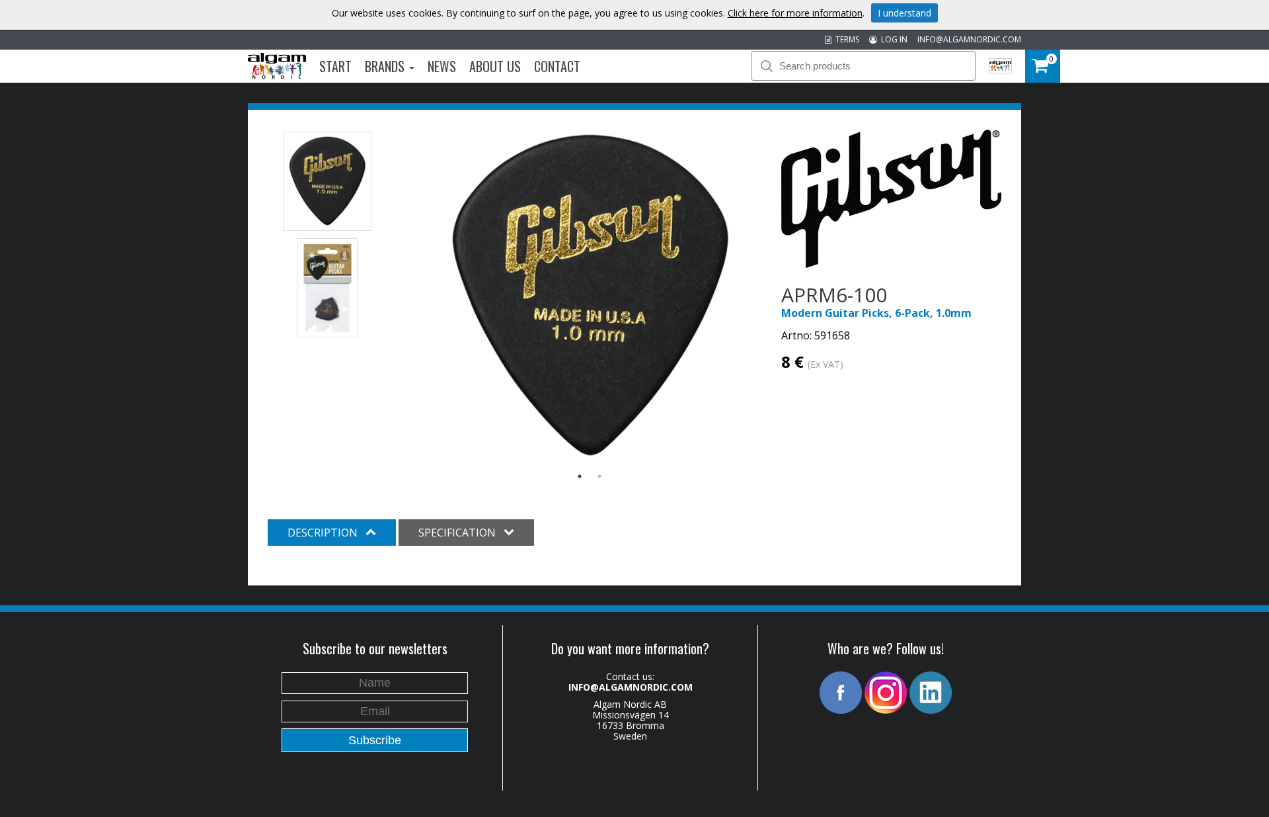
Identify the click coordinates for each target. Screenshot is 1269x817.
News (442, 66)
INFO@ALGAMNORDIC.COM (969, 39)
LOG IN (892, 39)
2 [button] (599, 476)
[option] (590, 296)
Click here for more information (795, 13)
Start (335, 66)
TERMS (845, 39)
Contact (557, 66)
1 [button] (579, 476)
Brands (386, 66)
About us (495, 66)
